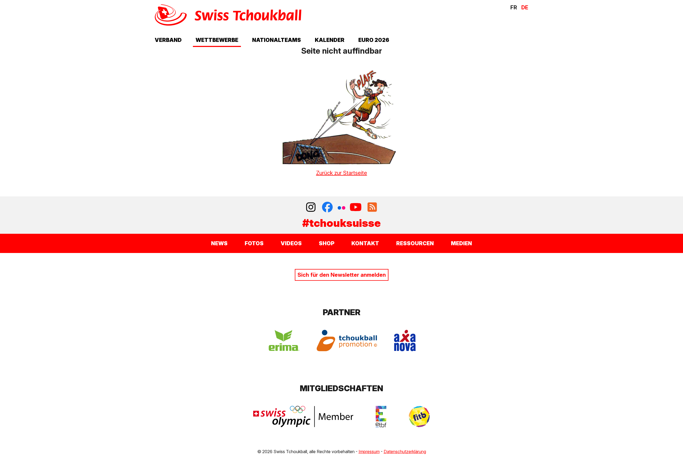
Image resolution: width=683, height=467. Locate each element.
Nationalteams (276, 40)
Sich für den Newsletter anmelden (341, 275)
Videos (291, 243)
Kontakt (365, 243)
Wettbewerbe (217, 40)
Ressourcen (415, 243)
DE (524, 7)
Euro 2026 (373, 40)
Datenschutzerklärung (405, 451)
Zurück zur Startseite (341, 173)
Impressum (369, 451)
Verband (168, 40)
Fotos (254, 243)
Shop (326, 243)
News (219, 243)
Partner (341, 312)
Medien (461, 243)
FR (513, 7)
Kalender (329, 40)
